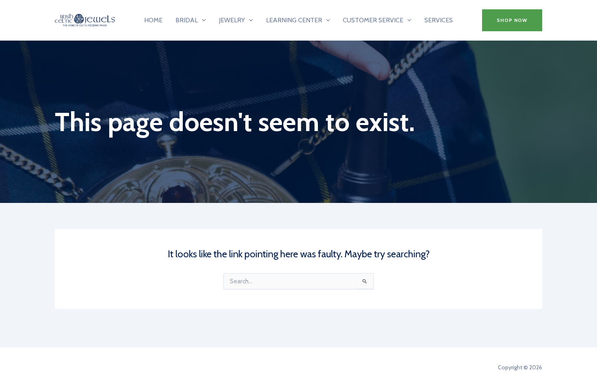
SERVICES (438, 20)
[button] (512, 20)
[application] (202, 20)
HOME (153, 20)
